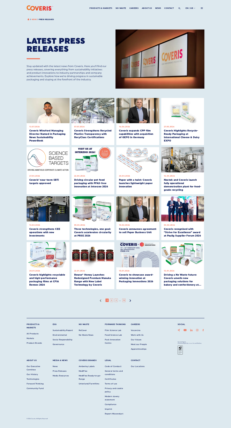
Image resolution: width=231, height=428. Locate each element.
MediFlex (83, 371)
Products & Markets (100, 8)
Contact (169, 8)
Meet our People (139, 344)
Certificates (110, 379)
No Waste (121, 8)
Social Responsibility (62, 340)
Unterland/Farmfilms (89, 384)
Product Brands (34, 343)
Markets (30, 338)
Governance (58, 344)
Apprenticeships (138, 349)
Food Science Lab (113, 335)
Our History (32, 374)
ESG (55, 324)
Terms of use (111, 384)
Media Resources (61, 376)
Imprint (108, 409)
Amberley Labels (87, 366)
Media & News (60, 360)
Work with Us (137, 335)
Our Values (136, 340)
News (158, 8)
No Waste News (86, 335)
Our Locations (138, 366)
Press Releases (46, 19)
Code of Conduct (113, 366)
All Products (32, 334)
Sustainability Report (63, 330)
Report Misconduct (114, 414)
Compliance (110, 404)
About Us (147, 8)
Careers (134, 8)
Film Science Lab (113, 330)
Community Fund (35, 388)
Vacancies (135, 330)
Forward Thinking (115, 324)
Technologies (33, 379)
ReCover (83, 330)
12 (124, 300)
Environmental (60, 335)
